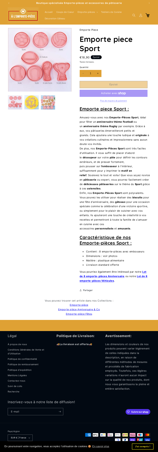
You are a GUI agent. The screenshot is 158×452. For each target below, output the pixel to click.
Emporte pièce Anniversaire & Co (79, 309)
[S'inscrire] (59, 411)
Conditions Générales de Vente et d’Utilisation (26, 351)
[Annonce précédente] (8, 3)
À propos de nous (17, 344)
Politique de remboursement (23, 364)
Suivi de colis (15, 386)
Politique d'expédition (19, 370)
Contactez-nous (16, 380)
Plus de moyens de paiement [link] (113, 100)
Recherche (13, 391)
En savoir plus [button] (100, 446)
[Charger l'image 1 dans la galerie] (15, 102)
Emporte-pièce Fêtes (79, 313)
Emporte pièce (79, 304)
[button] (87, 12)
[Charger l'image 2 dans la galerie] (31, 102)
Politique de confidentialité (22, 359)
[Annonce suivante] (149, 3)
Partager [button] (88, 290)
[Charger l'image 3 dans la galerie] (48, 102)
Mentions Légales (17, 375)
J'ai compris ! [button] (142, 446)
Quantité (84, 67)
